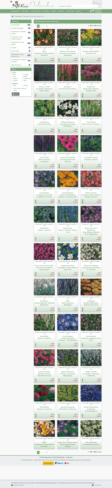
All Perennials (15, 25)
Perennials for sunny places (17, 43)
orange (26, 74)
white (25, 76)
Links (82, 460)
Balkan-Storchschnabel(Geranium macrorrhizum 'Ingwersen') (67, 53)
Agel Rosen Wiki (40, 460)
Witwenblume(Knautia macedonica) (44, 408)
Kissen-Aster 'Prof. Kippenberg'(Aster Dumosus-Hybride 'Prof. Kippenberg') (91, 231)
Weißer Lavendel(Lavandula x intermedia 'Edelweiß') (91, 373)
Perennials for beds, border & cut (17, 55)
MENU (98, 11)
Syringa (53, 11)
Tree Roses (25, 11)
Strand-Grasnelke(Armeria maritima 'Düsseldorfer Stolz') (44, 373)
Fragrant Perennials (17, 28)
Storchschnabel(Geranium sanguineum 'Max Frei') (91, 338)
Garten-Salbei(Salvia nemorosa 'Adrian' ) (91, 123)
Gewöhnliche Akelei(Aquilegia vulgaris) (91, 158)
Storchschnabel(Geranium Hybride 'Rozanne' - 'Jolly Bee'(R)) (67, 338)
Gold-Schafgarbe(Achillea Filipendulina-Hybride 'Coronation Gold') (68, 195)
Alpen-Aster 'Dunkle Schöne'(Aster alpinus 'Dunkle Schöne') (67, 444)
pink (14, 74)
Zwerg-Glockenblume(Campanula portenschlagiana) (91, 409)
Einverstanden (97, 485)
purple (15, 80)
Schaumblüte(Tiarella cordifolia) (44, 337)
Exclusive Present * (27, 460)
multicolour (27, 78)
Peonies (78, 11)
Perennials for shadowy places (18, 32)
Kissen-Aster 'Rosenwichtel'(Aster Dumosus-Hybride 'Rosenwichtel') (44, 267)
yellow (15, 78)
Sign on (97, 2)
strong (26, 85)
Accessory (46, 11)
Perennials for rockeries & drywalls (19, 60)
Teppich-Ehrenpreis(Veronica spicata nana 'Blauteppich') (67, 373)
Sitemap (88, 460)
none (14, 85)
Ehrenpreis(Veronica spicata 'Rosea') (67, 88)
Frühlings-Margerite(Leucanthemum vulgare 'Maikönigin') (68, 124)
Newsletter (49, 463)
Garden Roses (15, 11)
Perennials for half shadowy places (17, 38)
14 (47, 26)
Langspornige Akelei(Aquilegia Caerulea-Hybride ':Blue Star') (67, 267)
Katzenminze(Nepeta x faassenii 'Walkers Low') (67, 230)
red (14, 76)
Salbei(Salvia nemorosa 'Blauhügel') (67, 303)
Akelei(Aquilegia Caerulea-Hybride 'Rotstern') (44, 53)
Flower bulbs (70, 11)
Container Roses (36, 11)
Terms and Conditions (52, 460)
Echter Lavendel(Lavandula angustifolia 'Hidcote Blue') (44, 89)
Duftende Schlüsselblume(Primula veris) (91, 52)
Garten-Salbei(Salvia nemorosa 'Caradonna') (44, 159)
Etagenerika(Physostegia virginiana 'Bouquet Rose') (91, 89)
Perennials (61, 11)
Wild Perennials (16, 65)
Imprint (78, 460)
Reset (16, 94)
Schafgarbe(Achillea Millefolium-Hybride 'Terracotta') (91, 303)
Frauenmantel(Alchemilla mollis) (44, 123)
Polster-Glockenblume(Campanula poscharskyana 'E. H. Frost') (91, 267)
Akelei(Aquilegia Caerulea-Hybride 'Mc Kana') (44, 444)
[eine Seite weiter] (50, 26)
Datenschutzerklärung (67, 460)
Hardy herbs (15, 51)
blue (25, 80)
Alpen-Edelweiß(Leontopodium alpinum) (91, 443)
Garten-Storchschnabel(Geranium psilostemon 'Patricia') (68, 159)
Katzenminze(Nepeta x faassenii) (44, 229)
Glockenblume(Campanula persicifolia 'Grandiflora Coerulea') (44, 195)
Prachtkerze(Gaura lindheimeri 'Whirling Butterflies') (44, 303)
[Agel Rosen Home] (12, 16)
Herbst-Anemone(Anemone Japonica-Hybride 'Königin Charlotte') (91, 195)
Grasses (13, 47)
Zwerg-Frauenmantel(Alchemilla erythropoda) (67, 408)
